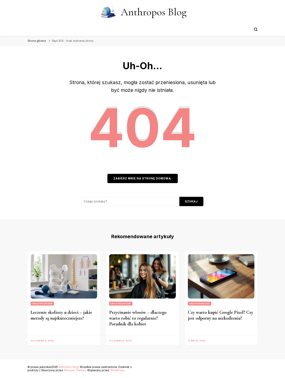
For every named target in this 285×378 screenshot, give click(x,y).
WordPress (117, 370)
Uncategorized (42, 303)
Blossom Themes (75, 370)
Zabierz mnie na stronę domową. (142, 178)
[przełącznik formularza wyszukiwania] (255, 29)
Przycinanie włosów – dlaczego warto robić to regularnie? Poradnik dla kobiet (138, 318)
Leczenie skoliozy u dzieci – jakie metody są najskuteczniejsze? (61, 315)
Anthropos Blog (154, 12)
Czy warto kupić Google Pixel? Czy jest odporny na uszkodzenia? (220, 315)
